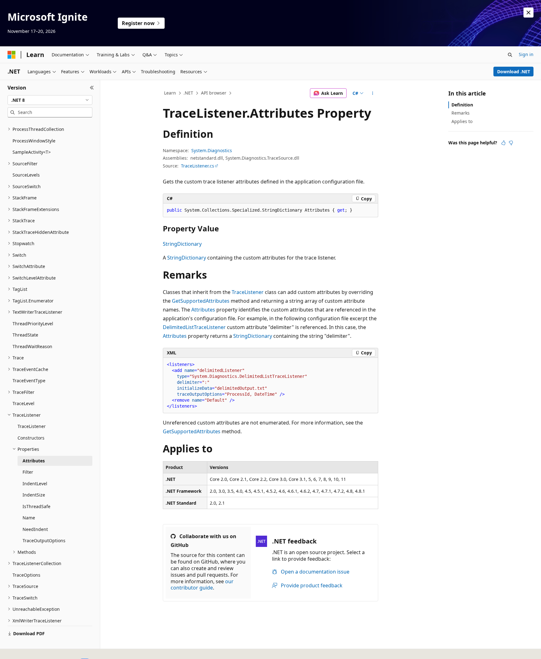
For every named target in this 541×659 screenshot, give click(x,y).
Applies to (461, 121)
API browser (213, 93)
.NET (188, 93)
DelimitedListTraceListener (194, 327)
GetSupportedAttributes (200, 300)
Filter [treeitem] (28, 472)
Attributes (203, 309)
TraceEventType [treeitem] (29, 381)
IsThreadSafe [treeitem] (36, 506)
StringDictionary (182, 243)
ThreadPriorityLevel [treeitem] (33, 324)
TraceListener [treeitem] (32, 426)
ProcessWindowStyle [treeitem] (34, 141)
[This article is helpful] (503, 143)
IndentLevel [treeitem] (35, 484)
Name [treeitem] (29, 518)
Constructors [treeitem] (31, 438)
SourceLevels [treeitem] (26, 175)
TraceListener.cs (197, 166)
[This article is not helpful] (511, 143)
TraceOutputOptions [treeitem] (44, 540)
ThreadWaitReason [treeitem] (32, 346)
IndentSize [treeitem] (34, 495)
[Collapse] (91, 88)
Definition (462, 105)
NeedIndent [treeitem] (35, 529)
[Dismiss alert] (528, 13)
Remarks (460, 113)
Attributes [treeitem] (34, 461)
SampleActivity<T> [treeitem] (32, 152)
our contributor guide (202, 584)
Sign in (526, 54)
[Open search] (510, 54)
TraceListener (248, 292)
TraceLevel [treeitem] (23, 403)
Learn (170, 93)
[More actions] (372, 93)
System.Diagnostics (211, 150)
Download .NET (513, 72)
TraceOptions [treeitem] (26, 575)
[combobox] (50, 100)
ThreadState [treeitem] (25, 335)
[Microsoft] (12, 55)
